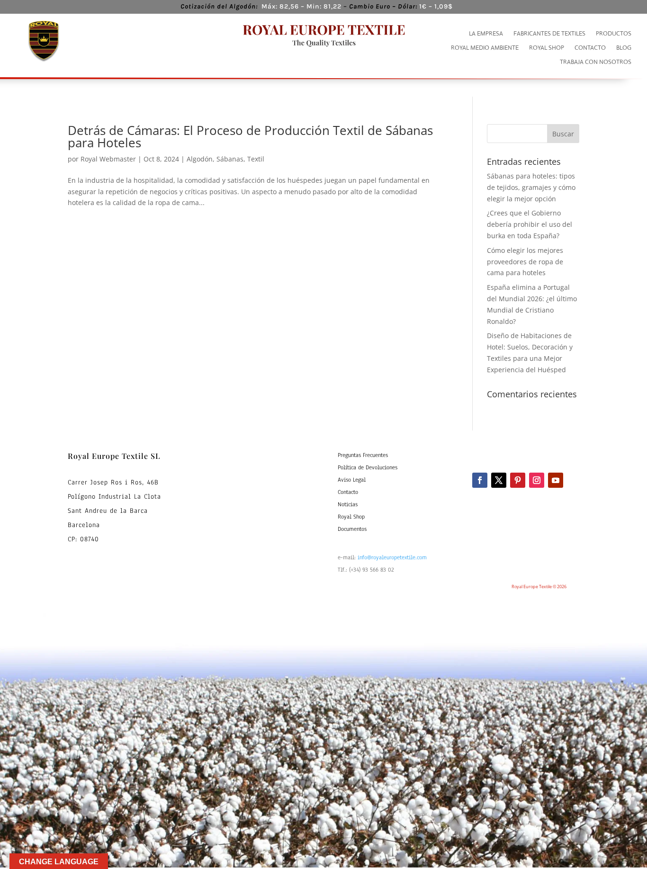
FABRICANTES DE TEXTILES (549, 33)
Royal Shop (351, 516)
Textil (255, 158)
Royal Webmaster (108, 158)
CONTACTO (590, 48)
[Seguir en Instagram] (536, 480)
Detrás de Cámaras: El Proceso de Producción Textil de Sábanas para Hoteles (250, 136)
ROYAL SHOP (546, 48)
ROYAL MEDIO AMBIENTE (485, 48)
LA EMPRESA (486, 33)
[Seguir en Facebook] (479, 480)
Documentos (352, 529)
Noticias (348, 504)
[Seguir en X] (498, 480)
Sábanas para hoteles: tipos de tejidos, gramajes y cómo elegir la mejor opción (531, 187)
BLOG (623, 48)
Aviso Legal (352, 480)
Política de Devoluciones (367, 467)
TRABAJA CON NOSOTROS (595, 62)
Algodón (200, 158)
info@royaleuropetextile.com (392, 557)
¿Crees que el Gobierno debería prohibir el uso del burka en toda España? (529, 224)
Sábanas (229, 158)
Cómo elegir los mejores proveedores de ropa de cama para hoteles (525, 262)
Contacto (348, 492)
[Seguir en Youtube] (555, 480)
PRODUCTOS (613, 33)
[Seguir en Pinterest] (517, 480)
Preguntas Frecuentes (363, 455)
